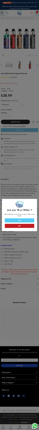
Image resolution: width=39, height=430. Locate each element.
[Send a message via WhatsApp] (34, 426)
